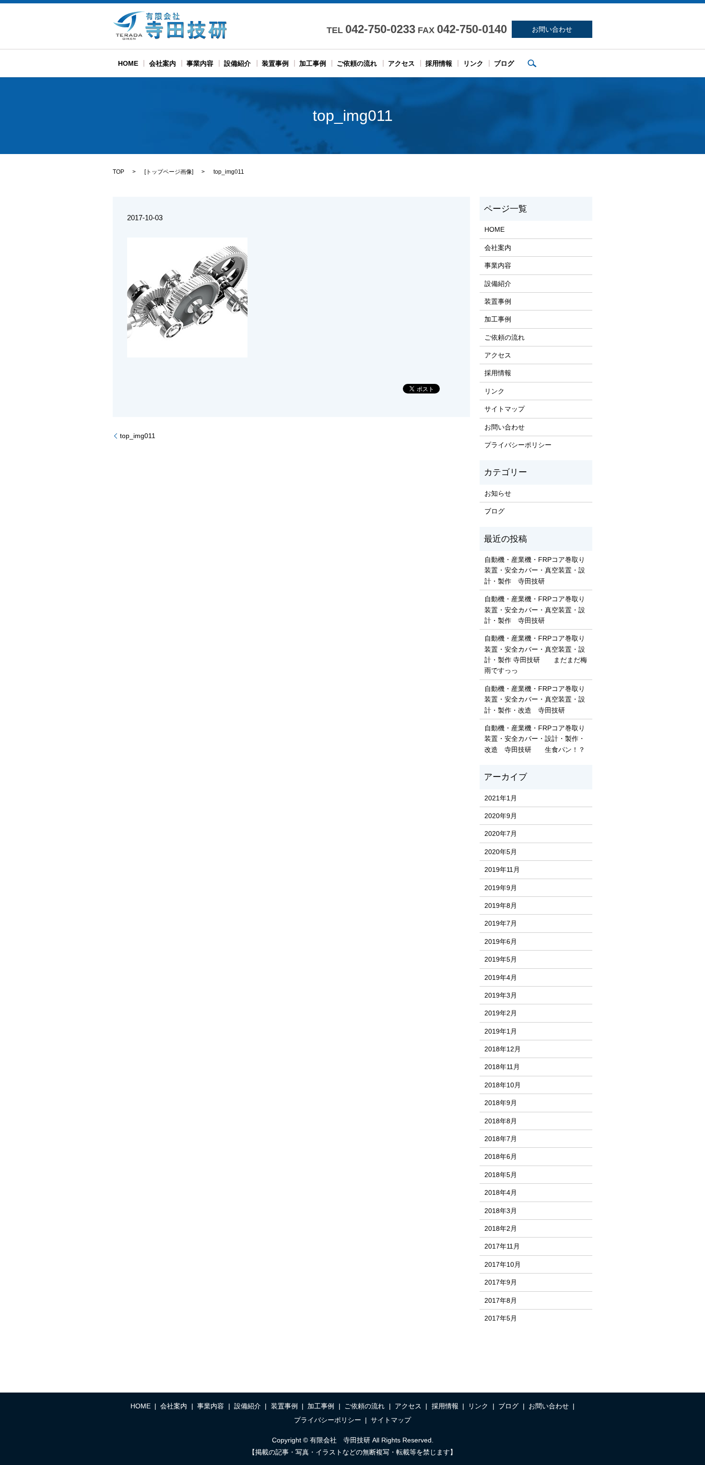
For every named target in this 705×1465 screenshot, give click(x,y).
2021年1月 (500, 798)
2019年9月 (500, 888)
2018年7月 (500, 1139)
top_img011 (137, 436)
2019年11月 (502, 869)
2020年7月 (500, 833)
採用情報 (438, 63)
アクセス (401, 63)
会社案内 (162, 63)
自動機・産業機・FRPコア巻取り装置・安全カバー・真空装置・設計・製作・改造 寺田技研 (534, 699)
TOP (118, 171)
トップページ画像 (169, 171)
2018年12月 (502, 1049)
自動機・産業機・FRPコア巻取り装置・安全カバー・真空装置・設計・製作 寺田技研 (534, 570)
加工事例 (312, 63)
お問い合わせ (552, 29)
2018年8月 (500, 1121)
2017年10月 (502, 1264)
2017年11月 (502, 1246)
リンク (473, 63)
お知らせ (497, 493)
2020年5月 (500, 852)
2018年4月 (500, 1192)
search (532, 63)
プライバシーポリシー (518, 445)
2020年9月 (500, 816)
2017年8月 (500, 1300)
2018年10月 (502, 1085)
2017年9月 (500, 1282)
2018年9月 (500, 1103)
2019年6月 (500, 941)
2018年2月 (500, 1228)
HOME (128, 63)
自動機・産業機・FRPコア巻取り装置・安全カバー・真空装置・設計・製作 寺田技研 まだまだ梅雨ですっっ (535, 654)
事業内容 (200, 63)
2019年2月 (500, 1013)
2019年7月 (500, 923)
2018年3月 (500, 1211)
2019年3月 (500, 995)
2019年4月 (500, 977)
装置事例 (275, 63)
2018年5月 (500, 1175)
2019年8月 (500, 905)
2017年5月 (500, 1318)
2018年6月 (500, 1156)
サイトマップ (504, 409)
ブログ (504, 63)
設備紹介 (237, 63)
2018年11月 (502, 1067)
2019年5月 (500, 959)
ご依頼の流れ (357, 63)
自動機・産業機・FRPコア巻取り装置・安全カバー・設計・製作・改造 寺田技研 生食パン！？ (534, 738)
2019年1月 (500, 1031)
